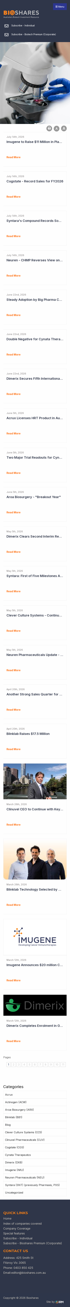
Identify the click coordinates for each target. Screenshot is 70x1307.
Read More (14, 157)
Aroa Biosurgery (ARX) (19, 1109)
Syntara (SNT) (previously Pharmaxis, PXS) (32, 1185)
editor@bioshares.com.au (28, 1272)
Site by (51, 1301)
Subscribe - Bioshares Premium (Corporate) (32, 1243)
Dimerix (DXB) (13, 1162)
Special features (14, 1233)
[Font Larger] (64, 128)
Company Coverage (16, 1228)
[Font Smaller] (56, 128)
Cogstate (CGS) (14, 1147)
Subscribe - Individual (17, 1238)
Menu (61, 6)
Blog (8, 1124)
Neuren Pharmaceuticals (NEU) (24, 1177)
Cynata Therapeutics (18, 1155)
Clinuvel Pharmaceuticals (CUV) (25, 1139)
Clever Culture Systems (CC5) (23, 1132)
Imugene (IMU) (14, 1170)
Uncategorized (14, 1192)
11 (63, 1064)
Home (7, 1218)
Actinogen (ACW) (16, 1102)
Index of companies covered (22, 1223)
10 (57, 1064)
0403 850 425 (23, 1268)
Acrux (9, 1094)
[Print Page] (49, 128)
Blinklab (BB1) (13, 1117)
